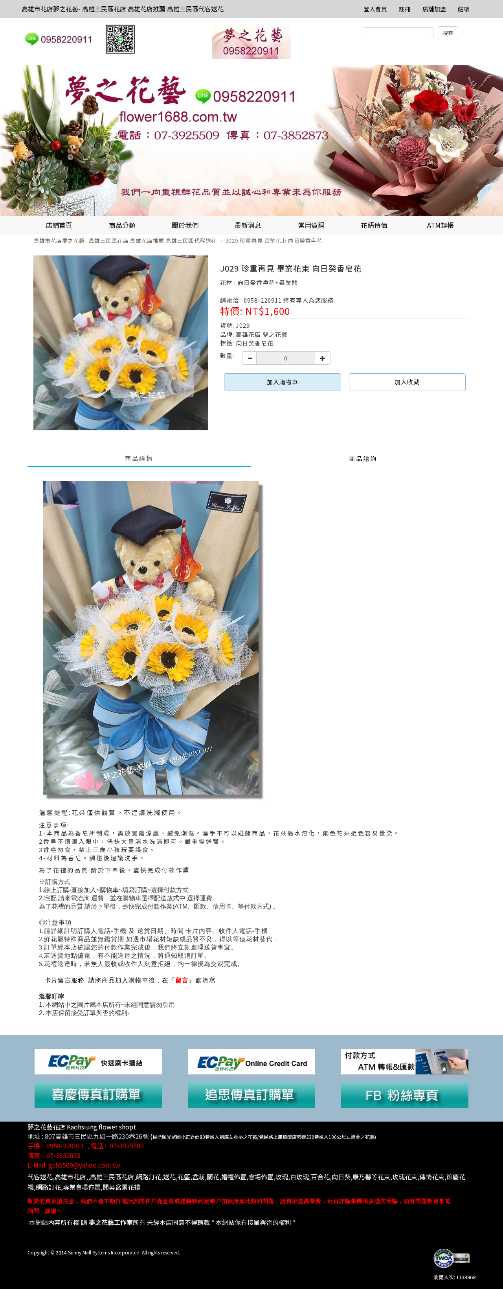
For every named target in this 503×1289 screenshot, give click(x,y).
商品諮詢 (363, 458)
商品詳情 (139, 458)
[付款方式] (404, 1061)
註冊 (405, 9)
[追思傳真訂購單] (251, 1094)
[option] (251, 140)
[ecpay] (98, 1061)
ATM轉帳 (440, 225)
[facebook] (404, 1094)
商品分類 (122, 225)
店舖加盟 (434, 9)
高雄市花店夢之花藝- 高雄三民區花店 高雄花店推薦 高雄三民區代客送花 (123, 8)
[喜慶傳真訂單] (98, 1094)
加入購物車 (282, 382)
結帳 (464, 9)
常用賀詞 (311, 225)
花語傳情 (374, 225)
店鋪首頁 (59, 225)
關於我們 (185, 225)
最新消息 (248, 225)
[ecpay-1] (251, 1061)
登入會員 (375, 9)
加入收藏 (407, 382)
